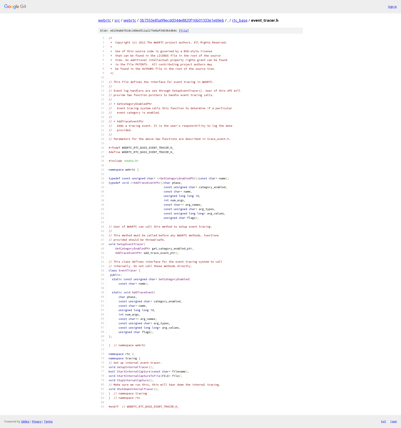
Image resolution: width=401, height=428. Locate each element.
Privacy (36, 421)
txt (383, 421)
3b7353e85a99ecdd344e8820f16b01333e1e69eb (182, 20)
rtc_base (239, 20)
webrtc (104, 20)
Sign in (392, 7)
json (393, 421)
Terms (48, 421)
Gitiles (25, 421)
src (117, 20)
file (183, 30)
